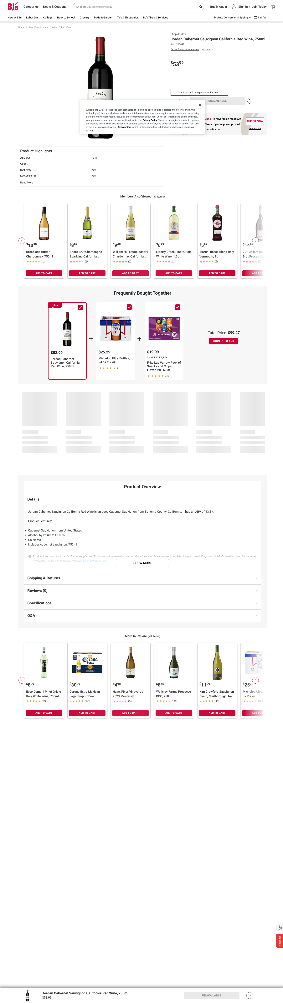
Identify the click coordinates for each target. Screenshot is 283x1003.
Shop (178, 34)
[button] (249, 100)
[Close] (200, 105)
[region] (142, 117)
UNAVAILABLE (217, 100)
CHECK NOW (255, 121)
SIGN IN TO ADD (223, 340)
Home (21, 27)
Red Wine (66, 27)
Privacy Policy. (150, 120)
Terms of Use (124, 127)
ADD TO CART (43, 273)
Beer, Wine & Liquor (38, 27)
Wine (54, 27)
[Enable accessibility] (279, 927)
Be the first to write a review (185, 49)
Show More (142, 563)
